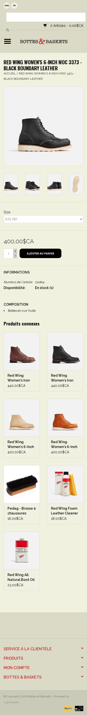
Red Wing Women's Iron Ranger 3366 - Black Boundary (64, 378)
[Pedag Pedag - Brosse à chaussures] (22, 484)
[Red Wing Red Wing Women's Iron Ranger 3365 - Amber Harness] (22, 351)
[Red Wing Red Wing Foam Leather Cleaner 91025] (65, 484)
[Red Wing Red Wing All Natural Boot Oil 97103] (22, 551)
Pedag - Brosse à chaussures (21, 510)
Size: (7, 212)
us (7, 5)
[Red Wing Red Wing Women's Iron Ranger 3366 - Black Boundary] (65, 351)
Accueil (10, 73)
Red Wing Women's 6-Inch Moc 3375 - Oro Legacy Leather (64, 444)
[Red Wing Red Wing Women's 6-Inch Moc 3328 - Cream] (22, 418)
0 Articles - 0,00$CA (66, 25)
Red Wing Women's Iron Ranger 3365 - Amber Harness (19, 378)
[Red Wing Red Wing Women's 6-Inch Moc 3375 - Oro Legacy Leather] (65, 418)
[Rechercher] (7, 30)
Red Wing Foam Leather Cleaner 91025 (64, 511)
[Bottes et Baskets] (51, 41)
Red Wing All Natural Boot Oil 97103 (21, 577)
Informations (17, 272)
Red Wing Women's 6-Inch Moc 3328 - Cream (20, 444)
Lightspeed (11, 702)
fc (14, 5)
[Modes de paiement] (67, 708)
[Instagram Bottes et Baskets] (48, 627)
